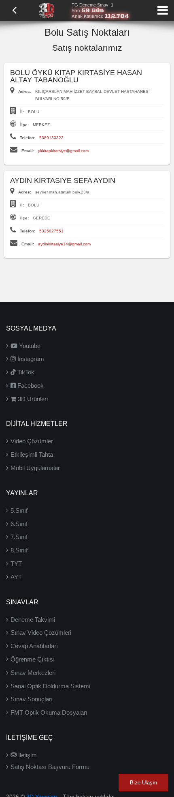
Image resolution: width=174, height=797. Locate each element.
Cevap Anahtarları (34, 645)
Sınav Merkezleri (33, 672)
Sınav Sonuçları (32, 699)
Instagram (30, 358)
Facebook (30, 385)
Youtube (28, 345)
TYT (16, 563)
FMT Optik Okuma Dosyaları (49, 712)
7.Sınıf (19, 536)
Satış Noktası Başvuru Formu (50, 766)
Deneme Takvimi (33, 619)
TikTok (25, 372)
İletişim (27, 755)
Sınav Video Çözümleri (41, 632)
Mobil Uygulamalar (35, 467)
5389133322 (51, 137)
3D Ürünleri (32, 398)
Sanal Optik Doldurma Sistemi (50, 686)
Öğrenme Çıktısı (33, 659)
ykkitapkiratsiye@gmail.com (63, 150)
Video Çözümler (32, 441)
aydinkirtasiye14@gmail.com (64, 244)
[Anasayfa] (46, 9)
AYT (16, 577)
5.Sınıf (19, 510)
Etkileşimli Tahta (32, 454)
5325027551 (51, 231)
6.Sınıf (19, 523)
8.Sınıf (19, 550)
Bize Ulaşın (143, 783)
